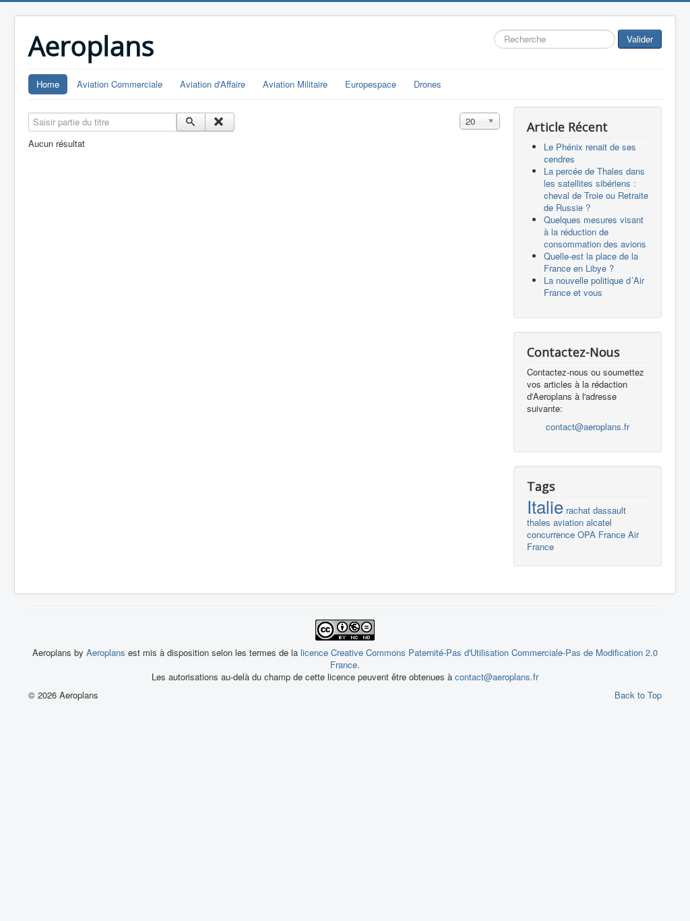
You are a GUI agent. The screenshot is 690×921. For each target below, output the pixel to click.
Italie (545, 506)
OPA (586, 534)
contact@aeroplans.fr (587, 426)
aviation (568, 522)
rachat (578, 510)
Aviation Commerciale (119, 84)
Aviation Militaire (295, 84)
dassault (609, 510)
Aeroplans (107, 652)
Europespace (370, 84)
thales (539, 522)
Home (47, 84)
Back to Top (638, 694)
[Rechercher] (191, 122)
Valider (640, 38)
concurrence (551, 534)
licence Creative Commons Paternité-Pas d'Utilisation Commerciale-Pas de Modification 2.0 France (479, 658)
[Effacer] (219, 122)
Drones (427, 84)
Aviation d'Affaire (212, 84)
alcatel (599, 522)
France (611, 534)
